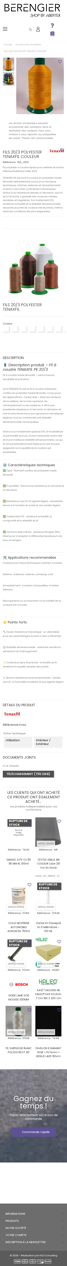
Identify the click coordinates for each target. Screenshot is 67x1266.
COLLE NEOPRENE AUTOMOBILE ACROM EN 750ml (18, 927)
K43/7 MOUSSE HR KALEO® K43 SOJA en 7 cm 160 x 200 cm (48, 994)
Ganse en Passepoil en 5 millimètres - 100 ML (48, 927)
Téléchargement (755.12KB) (28, 774)
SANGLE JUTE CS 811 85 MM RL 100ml (19, 862)
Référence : (10, 162)
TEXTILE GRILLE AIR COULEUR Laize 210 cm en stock (48, 864)
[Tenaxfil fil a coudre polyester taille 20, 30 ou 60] (56, 151)
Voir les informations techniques (33, 222)
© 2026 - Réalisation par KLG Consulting (33, 1255)
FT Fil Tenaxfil (11, 766)
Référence (10, 725)
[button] (34, 1132)
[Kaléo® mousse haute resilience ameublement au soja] (48, 982)
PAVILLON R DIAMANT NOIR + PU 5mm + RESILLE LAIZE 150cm (48, 1052)
